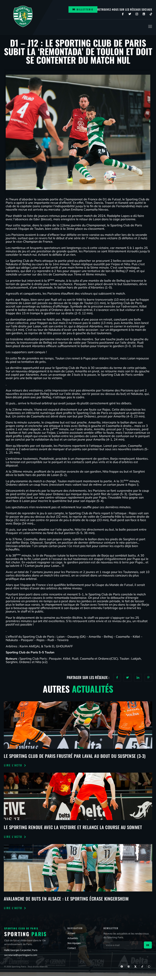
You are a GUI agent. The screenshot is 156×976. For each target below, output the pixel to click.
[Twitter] (129, 14)
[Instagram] (128, 966)
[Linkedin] (143, 14)
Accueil (71, 933)
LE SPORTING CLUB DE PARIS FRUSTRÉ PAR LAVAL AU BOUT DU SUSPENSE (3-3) (75, 756)
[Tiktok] (151, 14)
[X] (135, 966)
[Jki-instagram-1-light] (136, 14)
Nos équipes (74, 943)
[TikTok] (142, 966)
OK (147, 945)
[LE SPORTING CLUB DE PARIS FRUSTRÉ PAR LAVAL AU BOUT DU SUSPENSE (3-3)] (78, 725)
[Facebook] (121, 966)
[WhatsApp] (149, 966)
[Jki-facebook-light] (122, 14)
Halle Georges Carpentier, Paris (20, 950)
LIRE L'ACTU (13, 765)
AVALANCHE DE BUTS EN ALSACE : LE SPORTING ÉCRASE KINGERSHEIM (66, 898)
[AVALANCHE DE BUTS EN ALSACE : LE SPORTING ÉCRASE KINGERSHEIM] (78, 867)
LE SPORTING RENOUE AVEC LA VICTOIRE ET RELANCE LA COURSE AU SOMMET (73, 827)
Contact (72, 948)
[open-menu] (149, 26)
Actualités (73, 938)
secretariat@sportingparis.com (20, 955)
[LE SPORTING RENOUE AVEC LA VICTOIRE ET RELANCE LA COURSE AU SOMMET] (78, 796)
